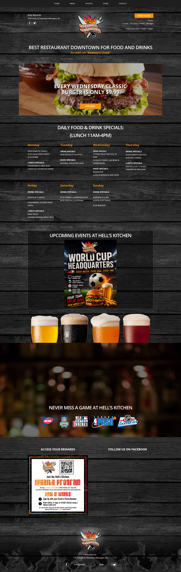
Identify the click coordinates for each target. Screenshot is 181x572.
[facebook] (30, 23)
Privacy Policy (79, 564)
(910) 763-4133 (34, 15)
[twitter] (35, 23)
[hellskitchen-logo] (90, 528)
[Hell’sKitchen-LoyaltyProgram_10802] (58, 456)
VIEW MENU (90, 106)
